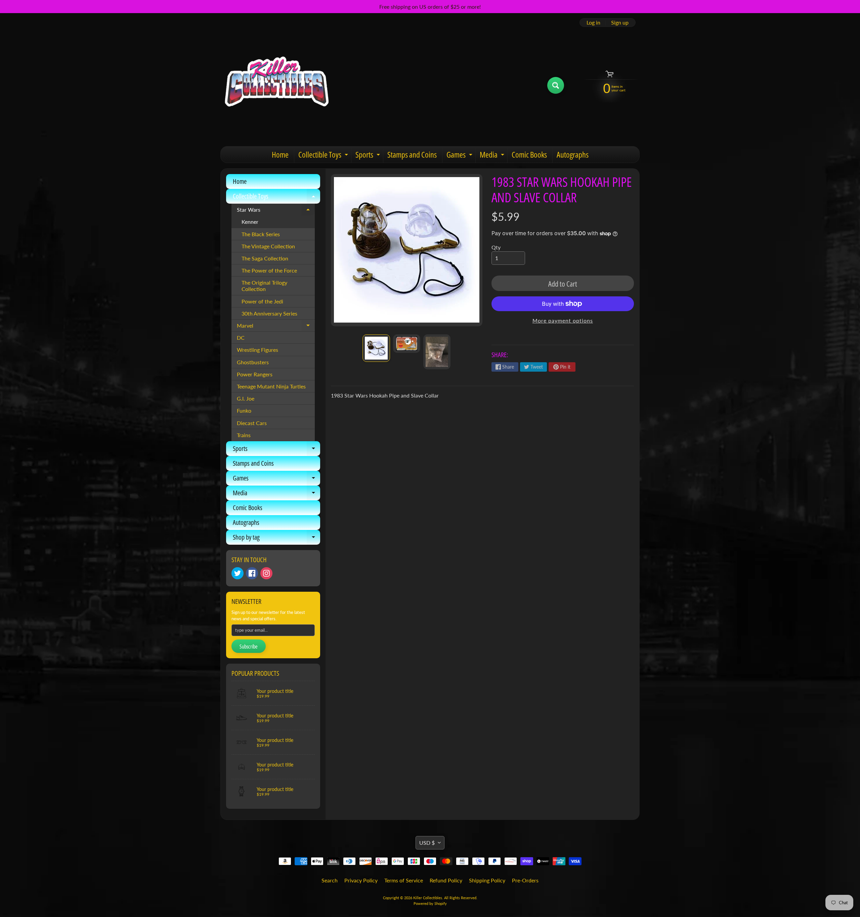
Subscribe (249, 646)
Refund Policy (446, 880)
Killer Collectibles (427, 897)
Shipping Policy (487, 880)
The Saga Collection (265, 258)
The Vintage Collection (268, 246)
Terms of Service (403, 880)
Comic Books (529, 154)
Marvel (276, 327)
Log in (593, 22)
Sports (368, 156)
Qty (496, 247)
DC (241, 337)
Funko (244, 410)
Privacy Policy (361, 880)
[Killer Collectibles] (275, 85)
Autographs (573, 154)
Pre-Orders (525, 880)
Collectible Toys (324, 156)
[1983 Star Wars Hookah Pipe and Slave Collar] (376, 348)
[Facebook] (252, 573)
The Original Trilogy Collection (264, 285)
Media (493, 156)
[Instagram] (266, 573)
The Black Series (261, 234)
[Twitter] (237, 573)
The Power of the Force (269, 270)
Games (460, 156)
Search (329, 880)
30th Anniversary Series (269, 313)
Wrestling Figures (257, 349)
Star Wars (276, 211)
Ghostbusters (253, 362)
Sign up (620, 22)
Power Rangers (254, 374)
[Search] (555, 85)
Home (280, 154)
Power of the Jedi (262, 301)
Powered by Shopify (430, 903)
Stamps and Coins (412, 154)
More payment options (562, 320)
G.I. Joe (245, 398)
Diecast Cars (252, 423)
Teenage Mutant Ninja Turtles (271, 386)
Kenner (250, 221)
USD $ (427, 842)
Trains (244, 435)
